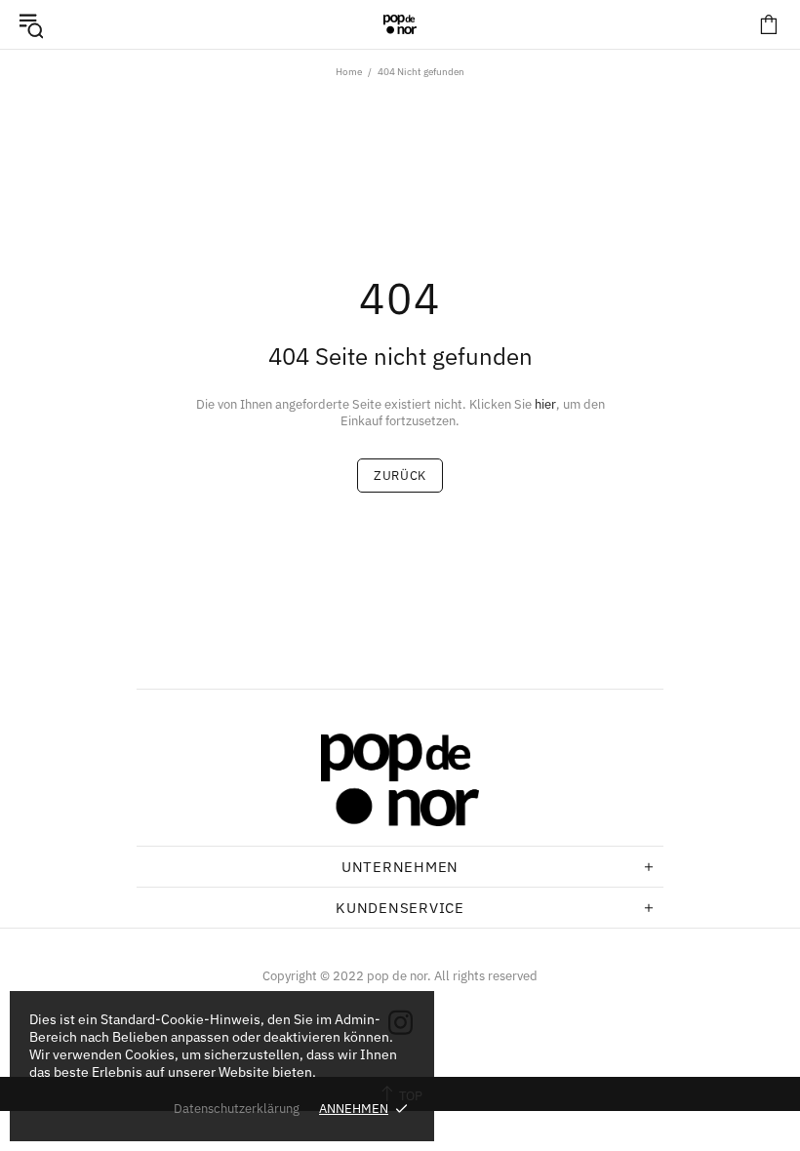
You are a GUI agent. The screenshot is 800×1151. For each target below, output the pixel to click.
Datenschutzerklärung (237, 1108)
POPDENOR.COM (400, 24)
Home (349, 71)
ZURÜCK (400, 475)
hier (545, 404)
